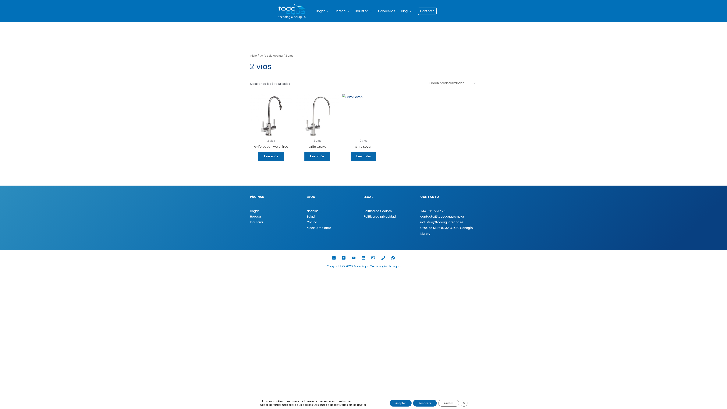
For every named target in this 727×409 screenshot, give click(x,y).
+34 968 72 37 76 (432, 211)
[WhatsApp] (393, 258)
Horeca (340, 11)
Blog (404, 11)
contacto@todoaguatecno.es (442, 216)
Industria (361, 11)
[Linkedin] (363, 258)
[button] (327, 11)
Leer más (271, 156)
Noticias (312, 211)
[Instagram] (344, 258)
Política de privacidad (380, 216)
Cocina (312, 222)
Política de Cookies (378, 211)
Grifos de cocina (271, 56)
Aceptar (400, 403)
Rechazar (425, 403)
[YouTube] (353, 258)
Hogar (320, 11)
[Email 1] (373, 258)
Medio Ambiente (319, 228)
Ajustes (448, 403)
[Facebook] (334, 258)
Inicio (253, 56)
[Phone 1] (383, 258)
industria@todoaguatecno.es (441, 222)
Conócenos (386, 11)
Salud (311, 216)
